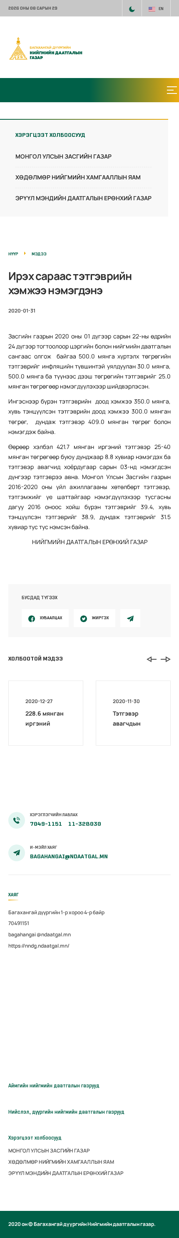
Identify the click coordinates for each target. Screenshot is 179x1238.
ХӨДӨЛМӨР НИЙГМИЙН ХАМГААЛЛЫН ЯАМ (78, 177)
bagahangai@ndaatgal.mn (69, 856)
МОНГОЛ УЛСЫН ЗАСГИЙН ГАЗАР (63, 156)
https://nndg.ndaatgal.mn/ (39, 945)
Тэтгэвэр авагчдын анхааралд (128, 723)
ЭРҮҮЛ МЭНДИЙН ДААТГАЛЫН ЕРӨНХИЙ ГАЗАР (83, 198)
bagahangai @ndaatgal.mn (39, 934)
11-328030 (84, 823)
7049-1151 (46, 823)
